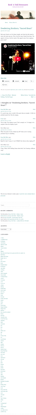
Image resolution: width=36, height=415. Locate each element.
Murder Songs (3, 349)
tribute (2, 399)
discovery (3, 291)
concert (2, 278)
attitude (2, 251)
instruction (3, 323)
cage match (3, 268)
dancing (2, 286)
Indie (2, 322)
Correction (3, 280)
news (2, 356)
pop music (3, 369)
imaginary (3, 320)
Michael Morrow (4, 215)
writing (2, 408)
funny (2, 302)
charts (2, 271)
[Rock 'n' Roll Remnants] (18, 15)
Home (6, 22)
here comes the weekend (5, 312)
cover (2, 281)
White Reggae (3, 406)
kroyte (2, 118)
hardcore (2, 310)
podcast (2, 364)
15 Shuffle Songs (4, 239)
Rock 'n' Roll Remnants (18, 5)
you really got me (4, 410)
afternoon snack (4, 244)
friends (2, 300)
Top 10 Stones (3, 398)
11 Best (2, 237)
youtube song (20, 89)
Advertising (3, 243)
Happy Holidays (4, 307)
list (1, 334)
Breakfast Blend (4, 264)
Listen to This (3, 335)
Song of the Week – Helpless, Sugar (16, 214)
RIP (1, 383)
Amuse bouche (4, 248)
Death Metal (3, 288)
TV (1, 401)
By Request (3, 266)
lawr (1, 327)
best (1, 259)
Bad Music (3, 254)
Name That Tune (4, 350)
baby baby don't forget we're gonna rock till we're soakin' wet (13, 253)
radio (2, 374)
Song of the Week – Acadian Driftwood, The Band (19, 220)
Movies (2, 347)
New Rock (3, 352)
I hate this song (4, 317)
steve (2, 393)
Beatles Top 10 (4, 258)
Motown (2, 345)
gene (2, 303)
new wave (3, 354)
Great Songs (3, 305)
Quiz (2, 372)
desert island (3, 290)
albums (2, 246)
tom (1, 396)
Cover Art (3, 283)
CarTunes (2, 270)
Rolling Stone (3, 384)
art (1, 249)
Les (1, 329)
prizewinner (3, 371)
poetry (2, 366)
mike (2, 342)
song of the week (4, 391)
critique (2, 285)
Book (2, 263)
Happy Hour (3, 308)
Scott (2, 388)
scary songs (3, 386)
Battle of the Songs (4, 256)
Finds (2, 295)
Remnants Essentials (5, 381)
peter (9, 30)
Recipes (2, 379)
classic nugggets (4, 273)
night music (13, 89)
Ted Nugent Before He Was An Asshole (15, 219)
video (2, 404)
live (1, 337)
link (1, 332)
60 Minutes (3, 241)
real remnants (3, 377)
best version (3, 261)
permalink (32, 89)
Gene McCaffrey (4, 109)
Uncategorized (3, 403)
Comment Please (4, 276)
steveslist (2, 394)
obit (1, 361)
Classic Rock (3, 275)
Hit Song (2, 315)
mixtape (2, 344)
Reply (34, 109)
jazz (1, 325)
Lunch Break (3, 339)
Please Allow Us (13, 22)
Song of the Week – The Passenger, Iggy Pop (13, 217)
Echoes (2, 293)
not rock (2, 359)
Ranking (2, 376)
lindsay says (3, 330)
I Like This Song (4, 318)
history (2, 313)
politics (2, 367)
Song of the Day (4, 389)
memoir (2, 340)
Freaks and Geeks (4, 298)
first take (2, 297)
